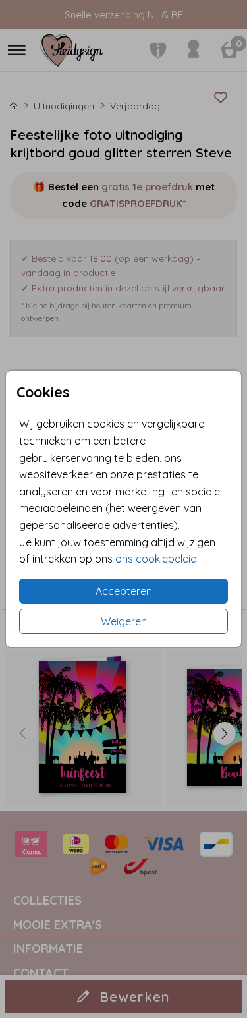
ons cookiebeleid (156, 558)
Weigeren (124, 621)
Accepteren (124, 591)
